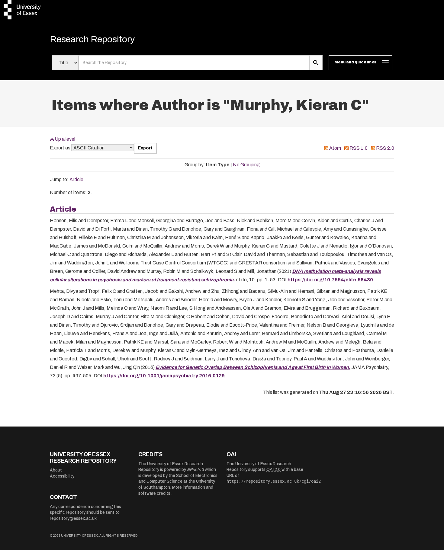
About (56, 470)
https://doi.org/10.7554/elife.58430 (330, 279)
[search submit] (316, 62)
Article (76, 179)
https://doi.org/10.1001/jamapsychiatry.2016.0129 (164, 375)
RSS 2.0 (385, 148)
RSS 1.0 (358, 148)
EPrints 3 (195, 469)
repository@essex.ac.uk (73, 518)
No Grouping (246, 164)
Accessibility (62, 476)
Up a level (65, 139)
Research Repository (92, 39)
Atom (335, 148)
